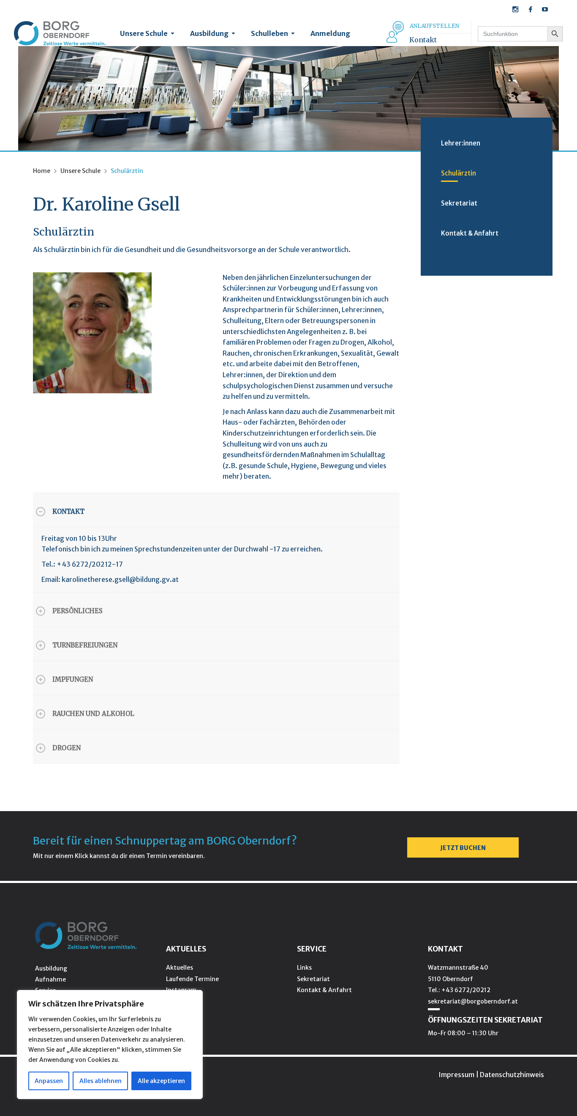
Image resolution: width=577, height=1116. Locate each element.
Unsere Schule (144, 33)
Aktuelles (179, 967)
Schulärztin (458, 173)
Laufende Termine (192, 979)
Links (304, 967)
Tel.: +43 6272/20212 (459, 990)
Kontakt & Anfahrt (469, 233)
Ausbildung (209, 33)
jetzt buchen (463, 848)
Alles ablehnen (100, 1081)
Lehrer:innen (460, 143)
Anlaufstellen (434, 26)
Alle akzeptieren (161, 1081)
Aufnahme (50, 979)
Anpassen (49, 1081)
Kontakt (423, 40)
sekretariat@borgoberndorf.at (473, 1001)
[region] (110, 1044)
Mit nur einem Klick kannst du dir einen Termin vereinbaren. (119, 856)
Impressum (456, 1074)
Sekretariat (459, 203)
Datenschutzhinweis (512, 1074)
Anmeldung (330, 33)
